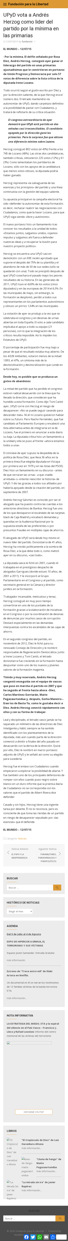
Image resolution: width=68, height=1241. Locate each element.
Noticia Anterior (20, 853)
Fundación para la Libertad (28, 4)
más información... (17, 998)
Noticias (22, 838)
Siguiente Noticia (47, 855)
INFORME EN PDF (34, 1112)
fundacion (27, 41)
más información (16, 960)
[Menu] (5, 4)
